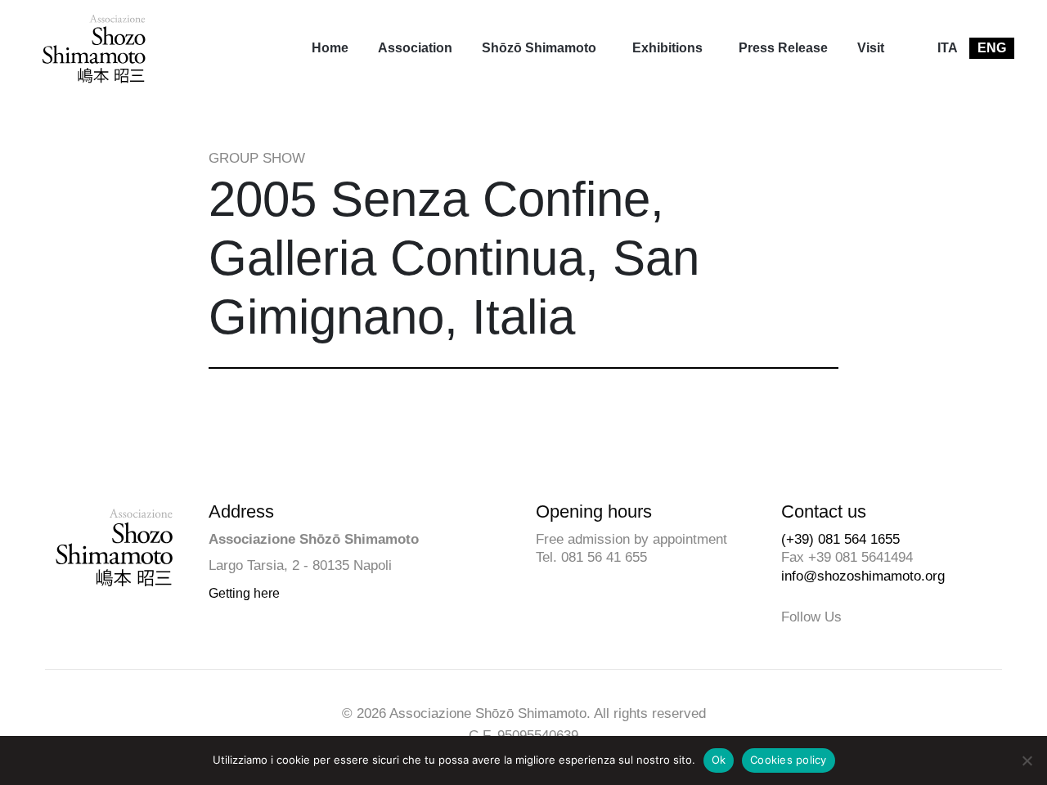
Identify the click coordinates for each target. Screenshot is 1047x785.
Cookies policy (788, 759)
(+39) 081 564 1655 (840, 539)
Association (415, 48)
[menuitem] (330, 48)
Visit (870, 48)
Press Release (783, 48)
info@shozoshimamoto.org (863, 576)
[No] (1026, 760)
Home (330, 48)
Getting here (244, 593)
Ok (719, 759)
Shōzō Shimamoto (539, 48)
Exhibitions (667, 48)
